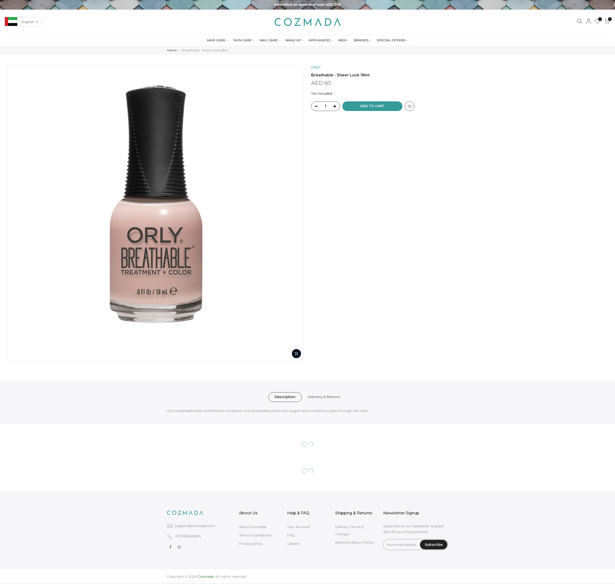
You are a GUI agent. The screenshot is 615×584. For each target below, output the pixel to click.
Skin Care (242, 40)
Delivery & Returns (324, 397)
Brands (361, 40)
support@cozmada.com (195, 526)
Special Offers (391, 40)
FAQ (291, 535)
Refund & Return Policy (354, 542)
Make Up (293, 40)
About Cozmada (252, 527)
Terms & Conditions (255, 535)
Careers (293, 543)
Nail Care (268, 40)
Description (285, 397)
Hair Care (216, 40)
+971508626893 (188, 536)
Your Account (298, 527)
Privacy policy (251, 543)
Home (172, 50)
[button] (30, 22)
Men (342, 40)
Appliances (319, 40)
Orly (316, 67)
